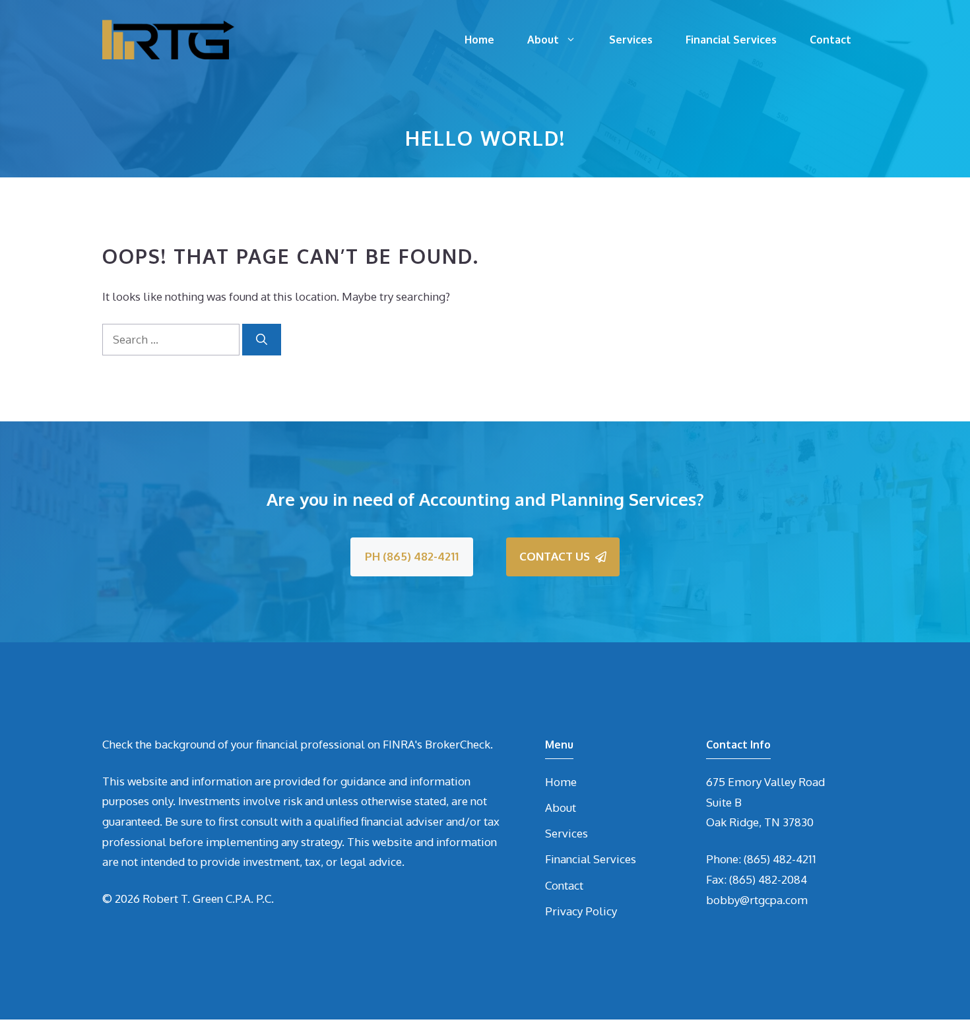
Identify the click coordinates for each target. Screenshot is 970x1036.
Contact (830, 39)
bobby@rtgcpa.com (757, 900)
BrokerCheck (457, 744)
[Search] (261, 339)
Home (479, 39)
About (543, 39)
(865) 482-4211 (780, 859)
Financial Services (731, 39)
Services (631, 39)
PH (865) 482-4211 (412, 556)
